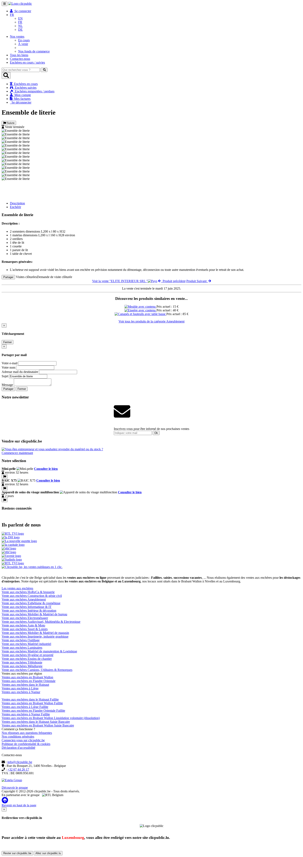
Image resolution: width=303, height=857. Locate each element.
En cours (24, 40)
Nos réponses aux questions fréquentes (27, 733)
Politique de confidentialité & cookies (26, 744)
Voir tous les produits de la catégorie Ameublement (151, 321)
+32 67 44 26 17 (18, 769)
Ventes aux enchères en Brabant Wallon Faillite (32, 703)
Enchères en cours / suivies (27, 62)
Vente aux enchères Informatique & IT (27, 607)
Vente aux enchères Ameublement (24, 599)
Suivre (10, 123)
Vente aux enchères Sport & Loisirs (25, 629)
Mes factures (21, 98)
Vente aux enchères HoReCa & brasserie (28, 592)
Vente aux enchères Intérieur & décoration (29, 610)
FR (20, 22)
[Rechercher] (44, 70)
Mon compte (22, 95)
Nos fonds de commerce (34, 51)
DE (20, 29)
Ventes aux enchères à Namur (21, 692)
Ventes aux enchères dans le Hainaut (25, 684)
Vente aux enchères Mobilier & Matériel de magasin (35, 633)
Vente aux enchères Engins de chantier (27, 658)
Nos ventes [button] (17, 36)
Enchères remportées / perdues (33, 91)
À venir (23, 44)
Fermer (7, 342)
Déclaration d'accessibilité (18, 747)
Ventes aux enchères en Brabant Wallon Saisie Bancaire (38, 725)
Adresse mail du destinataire (20, 372)
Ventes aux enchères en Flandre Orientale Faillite (33, 710)
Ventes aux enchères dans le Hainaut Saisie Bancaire (36, 721)
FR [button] (12, 14)
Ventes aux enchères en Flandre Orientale (28, 681)
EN (20, 18)
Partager (8, 277)
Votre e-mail (10, 363)
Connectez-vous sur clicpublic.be (23, 740)
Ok (156, 432)
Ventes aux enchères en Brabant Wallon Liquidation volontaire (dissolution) (51, 718)
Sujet (5, 376)
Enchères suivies (24, 87)
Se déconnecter (20, 102)
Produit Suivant (197, 281)
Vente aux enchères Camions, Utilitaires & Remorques (37, 670)
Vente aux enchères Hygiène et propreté (27, 655)
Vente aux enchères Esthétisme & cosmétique (31, 603)
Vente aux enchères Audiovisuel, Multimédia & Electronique (41, 621)
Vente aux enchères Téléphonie (22, 662)
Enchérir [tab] (15, 207)
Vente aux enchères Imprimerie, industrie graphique (35, 636)
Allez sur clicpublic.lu (48, 853)
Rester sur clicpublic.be (17, 853)
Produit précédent (173, 281)
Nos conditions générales (18, 736)
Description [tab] (17, 203)
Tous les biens (19, 55)
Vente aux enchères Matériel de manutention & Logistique (39, 651)
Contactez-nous (20, 59)
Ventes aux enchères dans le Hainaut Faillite (30, 699)
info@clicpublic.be (19, 762)
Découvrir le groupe (15, 787)
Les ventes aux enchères (17, 588)
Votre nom (8, 367)
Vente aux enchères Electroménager (25, 618)
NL (20, 26)
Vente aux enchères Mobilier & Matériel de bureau (34, 614)
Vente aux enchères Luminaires (22, 647)
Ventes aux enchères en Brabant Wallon (27, 677)
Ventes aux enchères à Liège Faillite (25, 707)
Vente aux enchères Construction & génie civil (32, 595)
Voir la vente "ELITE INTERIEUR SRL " (120, 281)
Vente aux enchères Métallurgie (22, 666)
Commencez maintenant (17, 453)
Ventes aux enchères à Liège (20, 688)
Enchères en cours (25, 84)
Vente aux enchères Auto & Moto (23, 625)
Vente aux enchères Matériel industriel (26, 644)
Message (7, 385)
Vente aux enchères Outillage (21, 640)
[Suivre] (5, 476)
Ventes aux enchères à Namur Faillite (26, 714)
